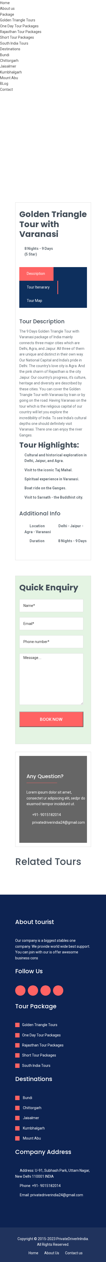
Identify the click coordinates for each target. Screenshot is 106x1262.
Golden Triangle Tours (17, 20)
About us (7, 8)
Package (7, 14)
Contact (6, 89)
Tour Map (34, 301)
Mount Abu (9, 78)
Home (5, 3)
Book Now (51, 719)
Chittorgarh (9, 61)
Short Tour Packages (17, 37)
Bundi (4, 55)
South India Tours (14, 43)
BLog (4, 83)
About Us (51, 1253)
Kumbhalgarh (11, 72)
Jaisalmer (8, 66)
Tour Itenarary (38, 287)
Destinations (10, 49)
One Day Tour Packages (19, 26)
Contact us (74, 1253)
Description (36, 273)
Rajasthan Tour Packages (20, 32)
